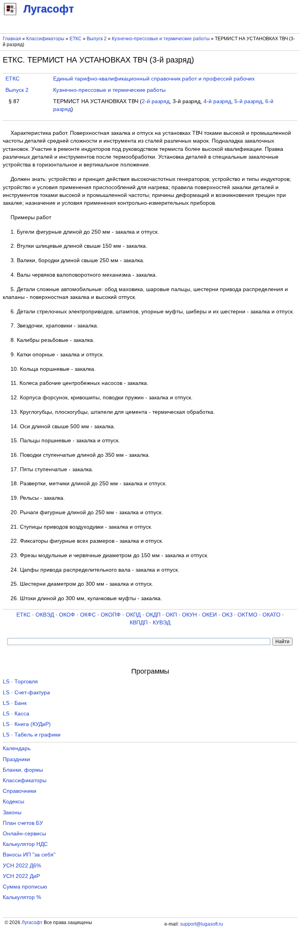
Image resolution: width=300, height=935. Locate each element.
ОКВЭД (45, 615)
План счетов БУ (23, 823)
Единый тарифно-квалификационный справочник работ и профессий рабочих (154, 79)
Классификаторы (45, 38)
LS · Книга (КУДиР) (27, 724)
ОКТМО (247, 615)
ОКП (171, 615)
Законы (12, 812)
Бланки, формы (23, 770)
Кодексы (13, 801)
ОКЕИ (209, 615)
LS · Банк (15, 703)
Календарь (16, 748)
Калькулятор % (22, 897)
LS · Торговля (20, 682)
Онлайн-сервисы (24, 834)
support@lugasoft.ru (201, 924)
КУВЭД (161, 623)
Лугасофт (32, 922)
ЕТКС (76, 38)
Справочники (19, 791)
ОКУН (189, 615)
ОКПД (133, 615)
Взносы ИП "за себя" (29, 855)
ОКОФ (67, 615)
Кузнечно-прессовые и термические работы (161, 38)
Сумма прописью (25, 887)
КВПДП (139, 623)
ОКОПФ (111, 615)
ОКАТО (271, 615)
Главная (12, 38)
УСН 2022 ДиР (21, 876)
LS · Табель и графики (32, 735)
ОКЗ (227, 615)
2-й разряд (156, 101)
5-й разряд (248, 101)
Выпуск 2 (97, 38)
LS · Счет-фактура (26, 692)
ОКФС (88, 615)
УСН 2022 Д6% (22, 866)
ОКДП (153, 615)
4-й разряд (217, 101)
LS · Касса (16, 714)
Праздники (16, 759)
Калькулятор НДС (25, 844)
